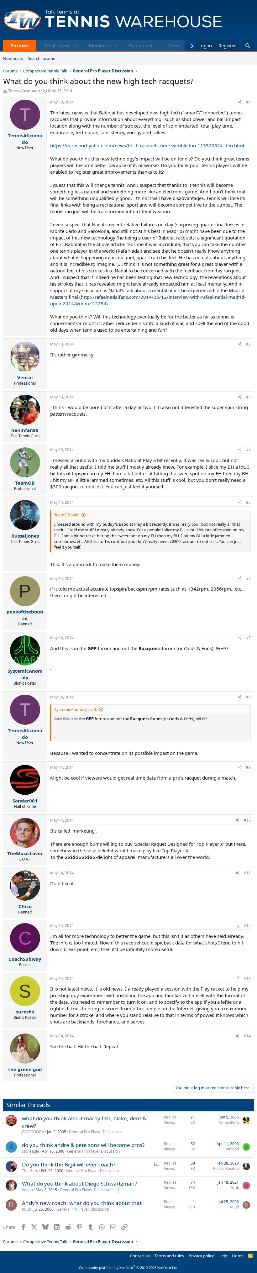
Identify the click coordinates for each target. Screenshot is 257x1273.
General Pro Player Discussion (95, 1131)
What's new (56, 45)
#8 (248, 697)
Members (99, 45)
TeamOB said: (66, 515)
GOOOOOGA (33, 1131)
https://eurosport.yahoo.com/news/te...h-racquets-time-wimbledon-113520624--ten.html (147, 145)
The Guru (30, 1170)
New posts (13, 58)
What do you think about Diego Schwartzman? (79, 1183)
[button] (75, 45)
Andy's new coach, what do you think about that (82, 1203)
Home (238, 1256)
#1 (248, 102)
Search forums (41, 58)
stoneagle (30, 1151)
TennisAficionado (24, 90)
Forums (20, 45)
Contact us (140, 1256)
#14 (247, 1036)
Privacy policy (201, 1256)
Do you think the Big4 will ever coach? (68, 1164)
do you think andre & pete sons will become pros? (83, 1145)
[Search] (248, 45)
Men (173, 45)
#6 (248, 578)
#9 (248, 767)
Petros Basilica (226, 1168)
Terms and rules (169, 1256)
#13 (247, 978)
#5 (248, 502)
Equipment (141, 45)
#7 (248, 637)
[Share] (240, 102)
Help (222, 1256)
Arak (235, 1187)
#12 (247, 925)
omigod (232, 1149)
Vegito (27, 1189)
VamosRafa (229, 1122)
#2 (248, 344)
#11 (247, 873)
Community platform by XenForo (128, 1267)
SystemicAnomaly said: (75, 709)
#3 (248, 397)
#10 (247, 820)
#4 (248, 449)
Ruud (26, 1209)
